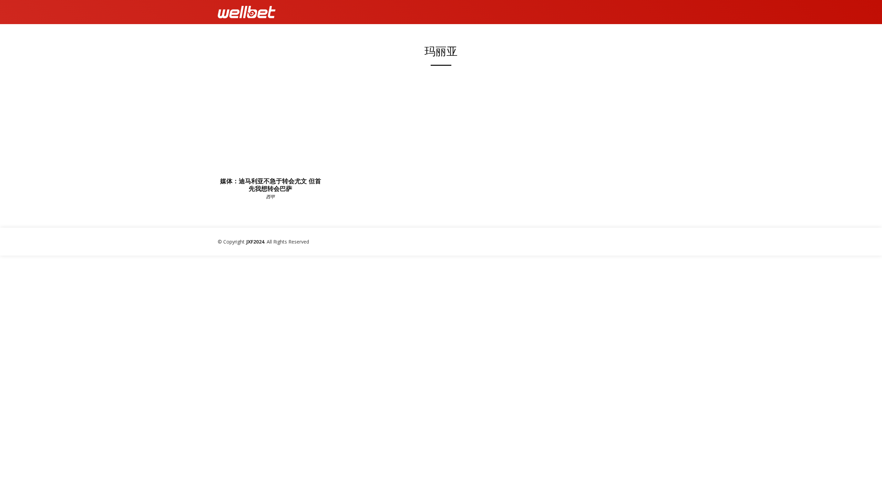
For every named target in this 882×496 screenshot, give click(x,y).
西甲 (270, 197)
